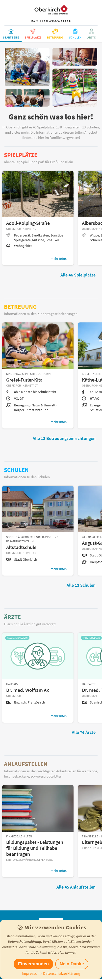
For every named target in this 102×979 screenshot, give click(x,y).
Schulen (16, 470)
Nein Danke (72, 963)
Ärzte (12, 617)
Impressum (31, 973)
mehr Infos (59, 258)
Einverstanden (33, 963)
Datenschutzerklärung (61, 973)
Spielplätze (20, 155)
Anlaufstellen (26, 764)
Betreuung (20, 307)
